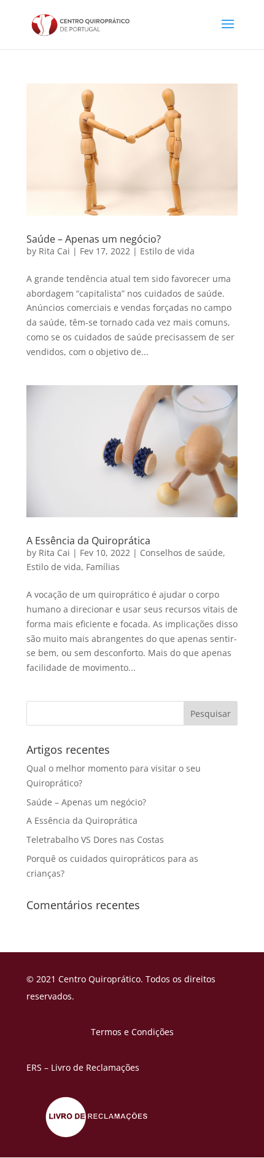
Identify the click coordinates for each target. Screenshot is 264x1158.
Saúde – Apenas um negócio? (93, 239)
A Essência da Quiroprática (88, 540)
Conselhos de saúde (181, 552)
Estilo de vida (167, 251)
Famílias (103, 567)
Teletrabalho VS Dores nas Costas (95, 839)
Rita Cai (54, 251)
